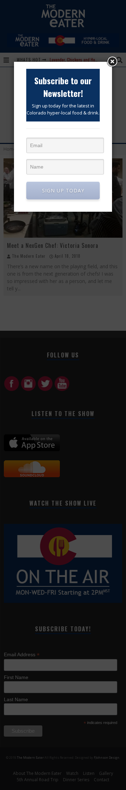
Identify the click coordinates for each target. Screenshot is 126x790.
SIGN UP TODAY (63, 190)
